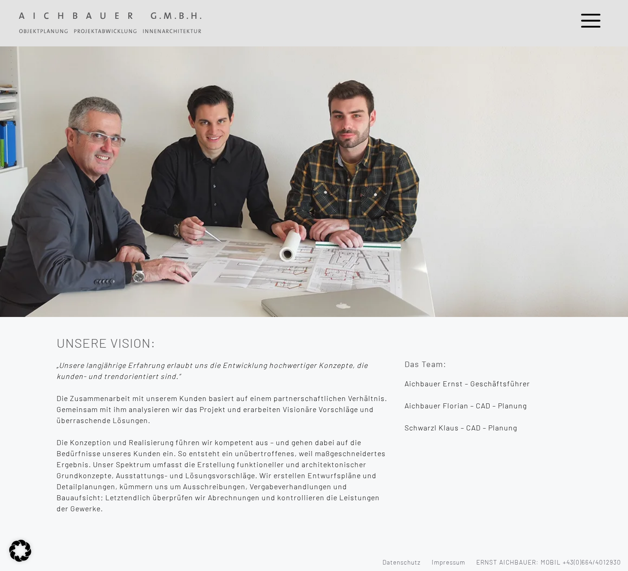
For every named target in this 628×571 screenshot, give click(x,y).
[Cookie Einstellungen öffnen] (20, 558)
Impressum (448, 562)
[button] (591, 23)
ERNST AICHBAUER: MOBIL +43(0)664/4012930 (548, 562)
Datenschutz (402, 562)
